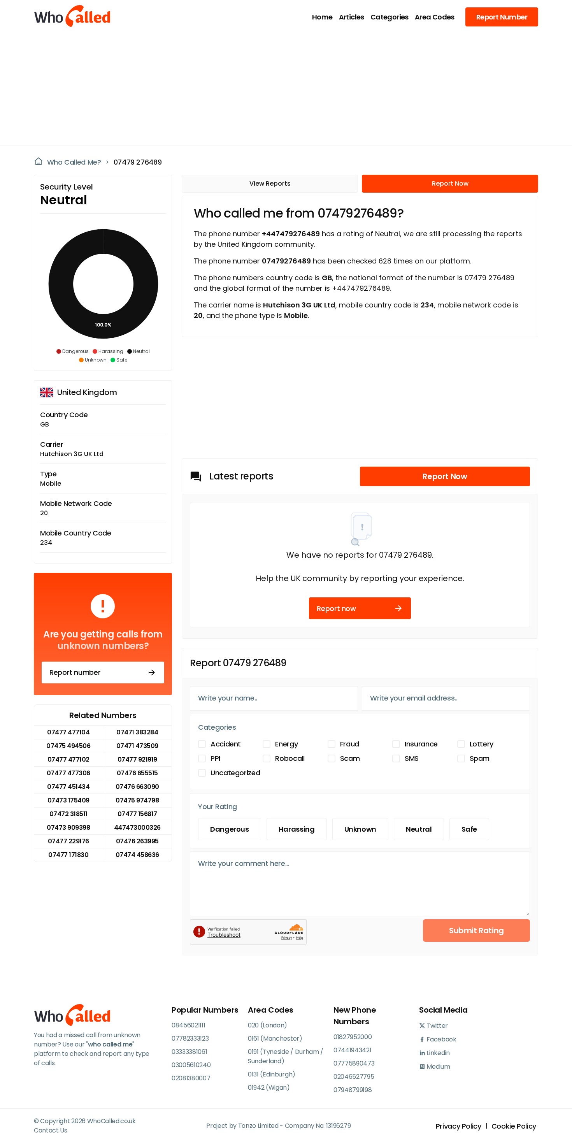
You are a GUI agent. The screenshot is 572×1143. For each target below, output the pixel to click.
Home (322, 17)
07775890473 (353, 1063)
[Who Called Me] (73, 16)
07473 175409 (68, 800)
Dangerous (229, 829)
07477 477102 (68, 759)
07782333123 (190, 1038)
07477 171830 (68, 854)
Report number (74, 672)
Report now (336, 608)
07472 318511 (68, 813)
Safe (469, 829)
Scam (350, 758)
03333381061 (189, 1051)
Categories (389, 17)
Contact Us (50, 1130)
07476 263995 (137, 841)
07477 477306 (68, 773)
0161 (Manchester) (275, 1038)
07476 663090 (137, 786)
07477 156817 (137, 813)
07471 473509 (137, 745)
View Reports (270, 183)
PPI (215, 758)
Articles (351, 17)
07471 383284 (137, 732)
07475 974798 (137, 800)
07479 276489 (138, 162)
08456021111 (188, 1025)
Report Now (450, 183)
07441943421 (352, 1050)
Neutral (419, 829)
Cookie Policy (513, 1126)
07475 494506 (68, 745)
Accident (226, 744)
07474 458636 (137, 854)
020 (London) (267, 1025)
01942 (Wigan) (269, 1087)
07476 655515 (137, 773)
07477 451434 (68, 786)
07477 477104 (68, 732)
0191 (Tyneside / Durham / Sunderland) (285, 1056)
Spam (480, 758)
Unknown (360, 829)
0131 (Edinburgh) (271, 1074)
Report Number (501, 17)
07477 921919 (137, 759)
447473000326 (137, 827)
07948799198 (352, 1089)
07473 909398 (68, 827)
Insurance (421, 744)
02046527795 (353, 1076)
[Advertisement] (281, 87)
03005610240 (191, 1064)
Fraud (349, 744)
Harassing (297, 829)
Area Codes (434, 17)
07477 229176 (68, 841)
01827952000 (352, 1036)
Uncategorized (235, 773)
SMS (412, 758)
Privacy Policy (458, 1126)
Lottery (481, 744)
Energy (286, 744)
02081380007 (191, 1078)
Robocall (289, 758)
